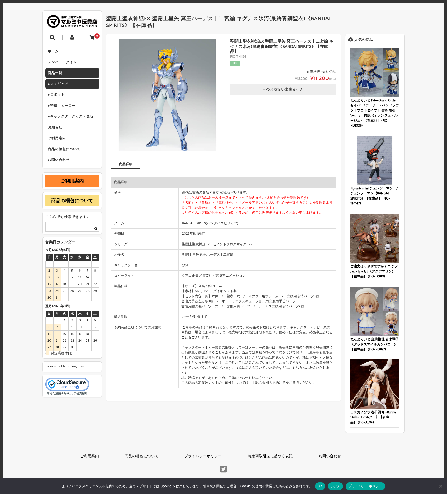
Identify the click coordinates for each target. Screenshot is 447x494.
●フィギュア (58, 84)
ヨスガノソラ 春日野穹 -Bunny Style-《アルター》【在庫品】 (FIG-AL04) (373, 417)
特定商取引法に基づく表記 (270, 456)
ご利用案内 (57, 138)
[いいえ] (440, 486)
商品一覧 (55, 73)
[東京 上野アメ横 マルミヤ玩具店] (72, 24)
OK (320, 486)
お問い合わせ (59, 160)
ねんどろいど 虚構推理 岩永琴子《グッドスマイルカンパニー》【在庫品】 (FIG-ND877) (374, 344)
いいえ (335, 486)
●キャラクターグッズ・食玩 (71, 116)
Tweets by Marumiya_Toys (64, 366)
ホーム (53, 51)
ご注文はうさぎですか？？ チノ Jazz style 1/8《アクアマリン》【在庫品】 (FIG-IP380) (374, 271)
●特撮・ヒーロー (62, 105)
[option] (167, 95)
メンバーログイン (62, 62)
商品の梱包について (64, 149)
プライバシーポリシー (203, 456)
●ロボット (56, 95)
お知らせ (55, 127)
